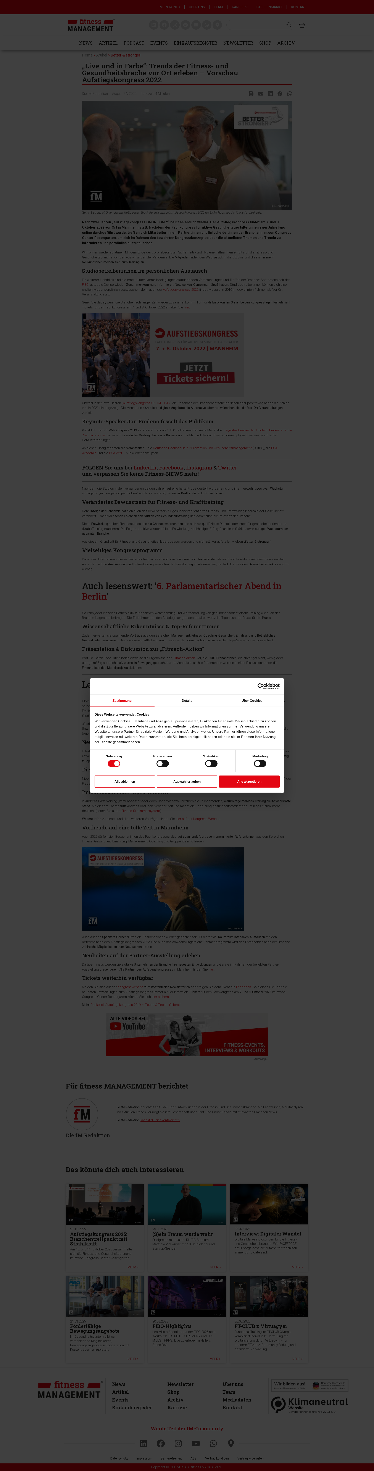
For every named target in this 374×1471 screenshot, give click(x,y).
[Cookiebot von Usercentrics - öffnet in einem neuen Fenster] (261, 686)
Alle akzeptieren (249, 781)
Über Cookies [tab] (252, 700)
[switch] (162, 763)
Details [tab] (187, 700)
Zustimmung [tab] (122, 700)
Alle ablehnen (124, 781)
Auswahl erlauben (187, 781)
